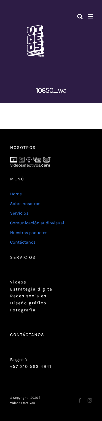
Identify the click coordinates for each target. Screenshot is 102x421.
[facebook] (80, 400)
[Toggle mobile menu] (91, 16)
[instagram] (90, 400)
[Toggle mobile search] (80, 16)
